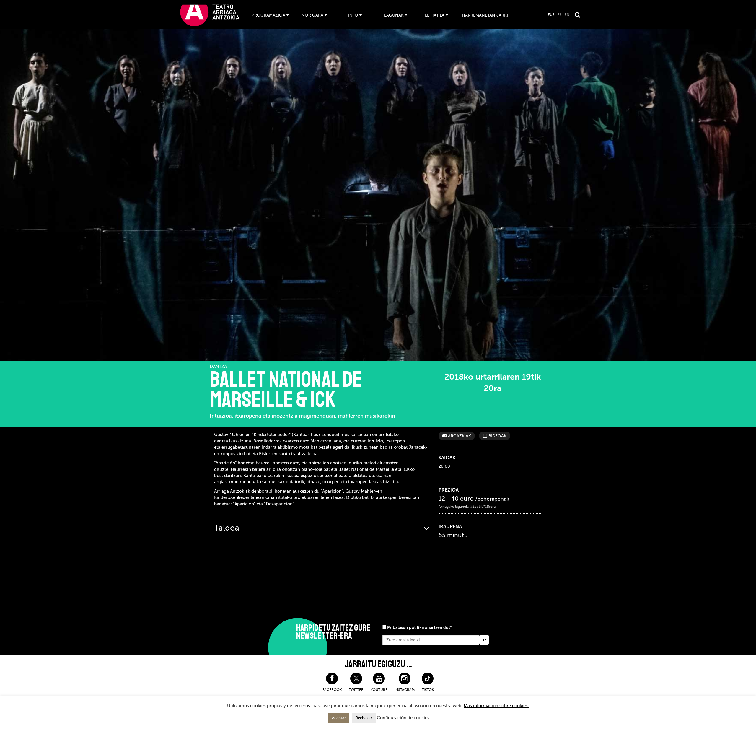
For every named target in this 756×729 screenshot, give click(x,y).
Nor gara (312, 15)
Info (353, 15)
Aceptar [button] (339, 718)
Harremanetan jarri (485, 15)
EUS (551, 15)
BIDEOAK (496, 435)
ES (560, 15)
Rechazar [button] (364, 718)
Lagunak (394, 15)
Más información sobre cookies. (496, 705)
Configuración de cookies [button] (403, 717)
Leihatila (434, 15)
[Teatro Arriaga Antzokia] (209, 15)
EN (567, 15)
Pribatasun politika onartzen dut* (419, 627)
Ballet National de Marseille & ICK (286, 390)
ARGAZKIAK (459, 435)
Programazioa (268, 15)
